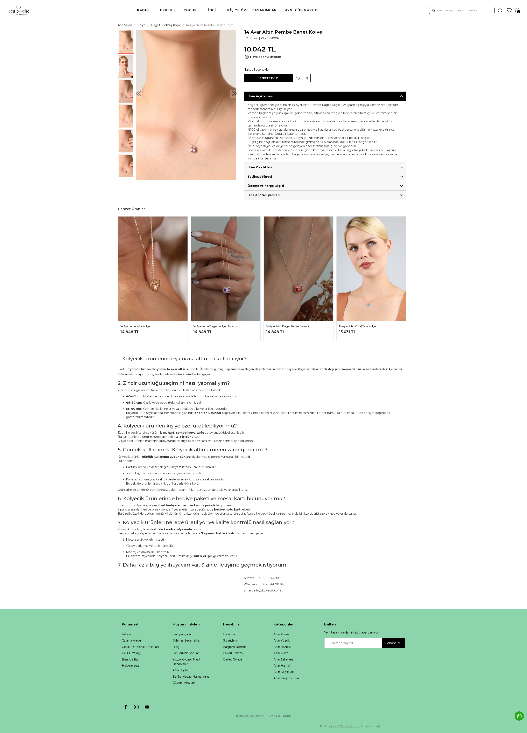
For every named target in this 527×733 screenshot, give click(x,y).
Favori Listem (233, 653)
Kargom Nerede (235, 647)
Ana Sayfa (125, 25)
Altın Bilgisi (180, 670)
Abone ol (393, 643)
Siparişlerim (231, 640)
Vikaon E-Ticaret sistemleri (344, 726)
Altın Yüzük (282, 640)
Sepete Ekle (269, 78)
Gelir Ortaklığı (131, 653)
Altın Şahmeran (284, 659)
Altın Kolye (281, 634)
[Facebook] (125, 707)
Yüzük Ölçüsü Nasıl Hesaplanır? (186, 662)
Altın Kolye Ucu (284, 672)
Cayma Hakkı (131, 640)
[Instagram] (136, 707)
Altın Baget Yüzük (287, 678)
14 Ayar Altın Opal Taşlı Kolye (357, 326)
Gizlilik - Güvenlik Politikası (140, 647)
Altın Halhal (282, 665)
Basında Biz (130, 659)
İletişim (127, 634)
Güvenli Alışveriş (184, 683)
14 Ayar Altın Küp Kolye (135, 326)
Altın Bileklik (282, 647)
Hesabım (229, 634)
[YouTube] (147, 707)
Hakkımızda (130, 665)
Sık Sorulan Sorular (186, 653)
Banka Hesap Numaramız (191, 676)
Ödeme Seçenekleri (187, 640)
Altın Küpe (281, 653)
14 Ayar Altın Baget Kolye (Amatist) (215, 326)
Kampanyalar (182, 634)
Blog (176, 647)
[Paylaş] (307, 78)
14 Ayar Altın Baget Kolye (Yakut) (287, 326)
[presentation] (138, 94)
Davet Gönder (233, 659)
